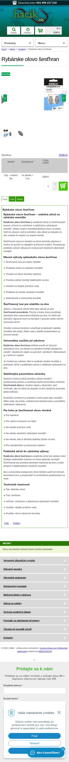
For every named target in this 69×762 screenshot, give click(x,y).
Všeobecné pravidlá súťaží (17, 629)
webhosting (22, 651)
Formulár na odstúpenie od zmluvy (21, 620)
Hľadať (13, 33)
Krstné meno (10, 698)
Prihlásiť (27, 33)
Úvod (3, 49)
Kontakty (8, 638)
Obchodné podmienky (14, 577)
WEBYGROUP (45, 651)
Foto (12, 199)
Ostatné (21, 49)
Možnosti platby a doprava (17, 595)
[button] (63, 749)
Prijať (34, 735)
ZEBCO (63, 155)
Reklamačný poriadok (14, 586)
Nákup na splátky (12, 603)
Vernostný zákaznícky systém (19, 560)
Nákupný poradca (12, 569)
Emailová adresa (12, 685)
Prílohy (20, 199)
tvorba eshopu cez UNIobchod (53, 648)
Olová (12, 49)
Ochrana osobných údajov (17, 612)
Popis (5, 199)
